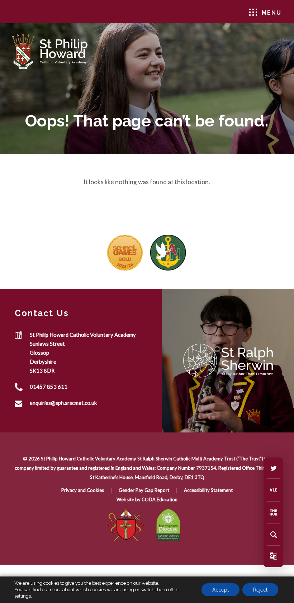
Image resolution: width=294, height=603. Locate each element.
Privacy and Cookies (82, 490)
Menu (271, 12)
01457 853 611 (48, 386)
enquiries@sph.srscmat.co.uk (63, 402)
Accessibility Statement (208, 490)
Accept (220, 590)
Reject (260, 590)
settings (22, 596)
